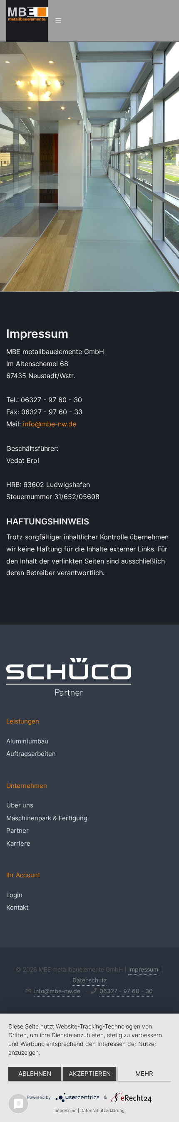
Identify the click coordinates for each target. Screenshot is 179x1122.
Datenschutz (89, 980)
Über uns (19, 805)
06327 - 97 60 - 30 (126, 990)
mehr (144, 1074)
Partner (17, 830)
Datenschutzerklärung (102, 1110)
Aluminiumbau (27, 741)
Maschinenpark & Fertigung (46, 818)
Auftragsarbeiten (31, 754)
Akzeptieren (90, 1074)
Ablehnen (34, 1074)
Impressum (143, 969)
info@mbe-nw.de (49, 424)
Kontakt (17, 907)
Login (14, 895)
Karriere (18, 843)
